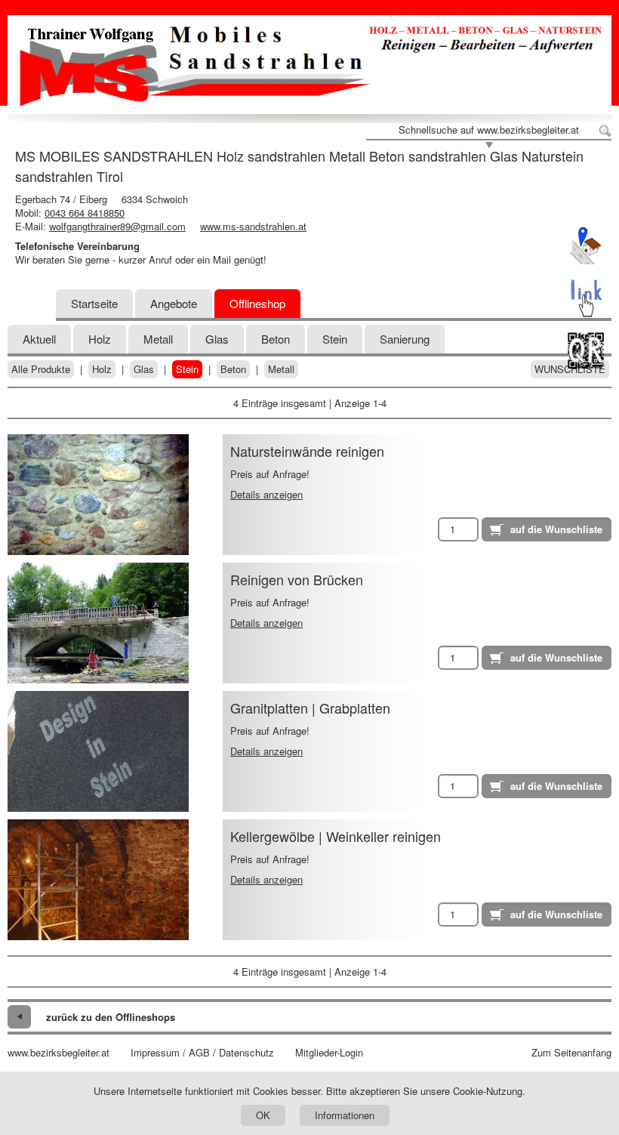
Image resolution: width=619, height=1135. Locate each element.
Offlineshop (257, 303)
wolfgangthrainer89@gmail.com (117, 226)
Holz (99, 339)
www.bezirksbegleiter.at (58, 1052)
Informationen (344, 1115)
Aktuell (39, 339)
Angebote (173, 303)
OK (263, 1115)
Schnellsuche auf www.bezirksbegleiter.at (489, 130)
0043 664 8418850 (85, 212)
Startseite (94, 303)
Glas (217, 339)
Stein (187, 369)
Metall (158, 339)
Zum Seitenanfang (571, 1052)
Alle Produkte (40, 369)
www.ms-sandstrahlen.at (253, 226)
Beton (275, 339)
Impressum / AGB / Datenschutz (202, 1052)
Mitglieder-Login (329, 1052)
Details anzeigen (266, 494)
